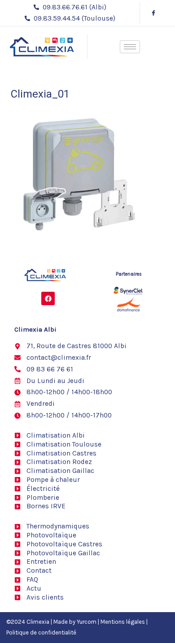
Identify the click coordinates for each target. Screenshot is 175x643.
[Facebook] (153, 13)
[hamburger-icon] (130, 46)
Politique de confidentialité (41, 632)
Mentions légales (123, 621)
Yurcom (86, 621)
